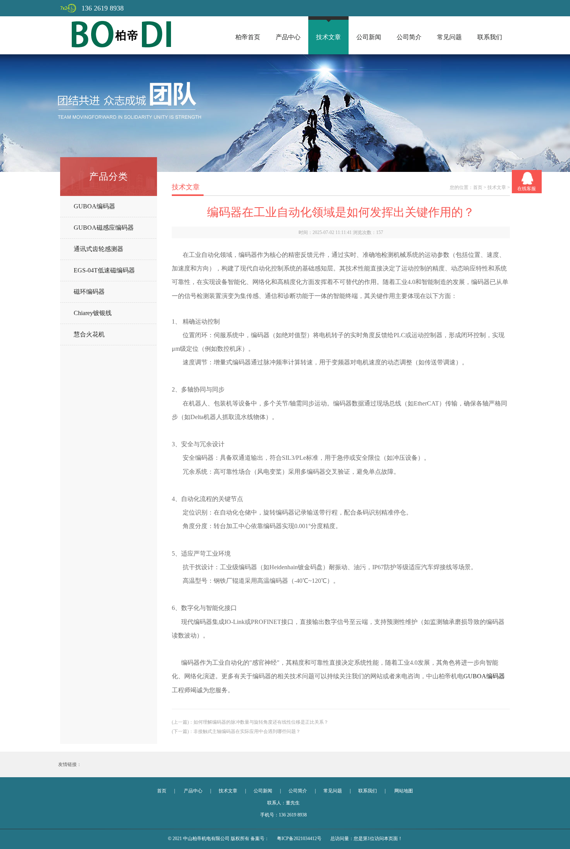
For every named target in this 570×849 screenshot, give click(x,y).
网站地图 (403, 791)
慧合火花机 (89, 334)
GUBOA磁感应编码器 (104, 227)
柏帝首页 (247, 37)
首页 (477, 187)
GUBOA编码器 (94, 206)
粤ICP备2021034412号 (299, 838)
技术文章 (328, 37)
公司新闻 (368, 37)
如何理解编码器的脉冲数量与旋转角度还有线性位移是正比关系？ (260, 722)
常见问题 (449, 37)
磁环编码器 (89, 291)
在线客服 (526, 188)
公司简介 (409, 37)
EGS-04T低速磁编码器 (104, 270)
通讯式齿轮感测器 (98, 249)
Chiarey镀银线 (93, 313)
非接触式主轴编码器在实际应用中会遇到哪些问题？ (247, 731)
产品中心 (288, 37)
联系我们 (489, 37)
